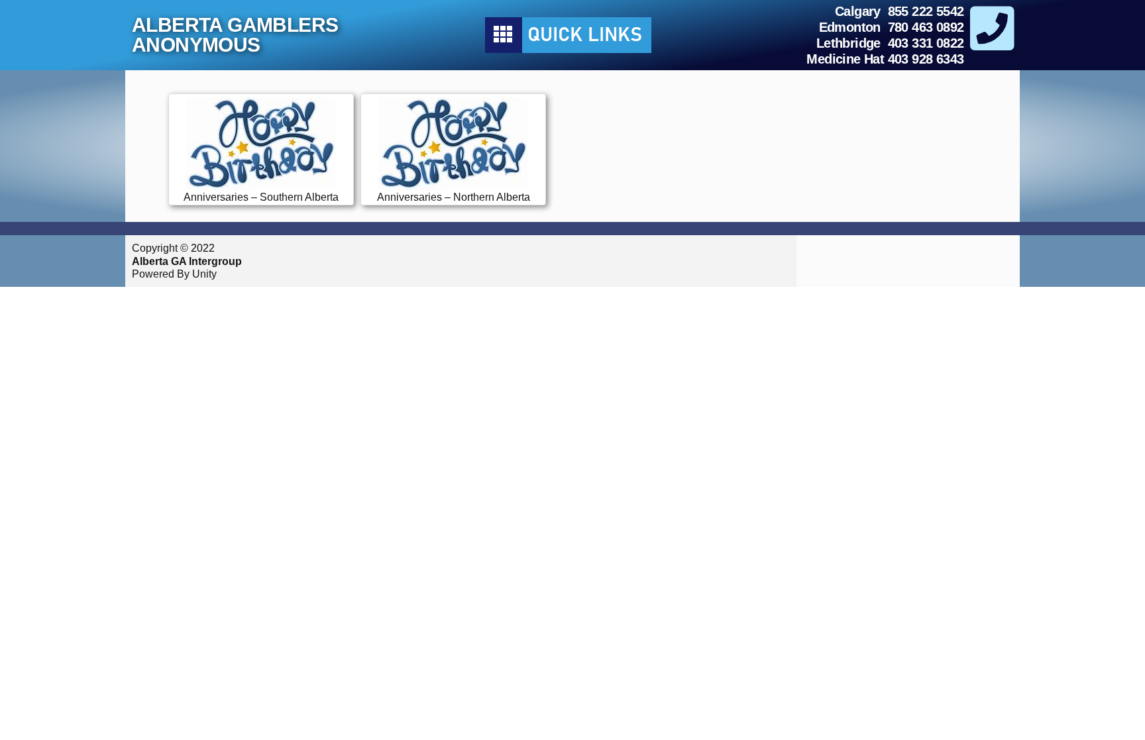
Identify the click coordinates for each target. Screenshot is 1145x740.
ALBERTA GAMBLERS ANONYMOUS (235, 35)
